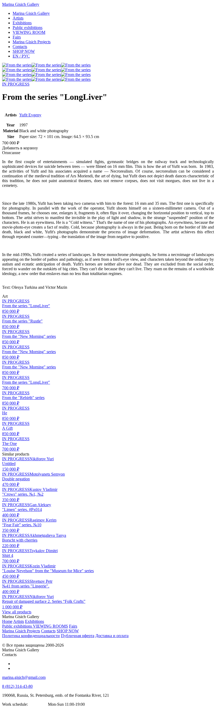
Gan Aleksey (40, 505)
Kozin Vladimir (43, 566)
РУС (21, 56)
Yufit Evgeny (30, 115)
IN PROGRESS (16, 84)
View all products (16, 612)
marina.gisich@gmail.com (24, 677)
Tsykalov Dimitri (44, 550)
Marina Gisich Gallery (20, 4)
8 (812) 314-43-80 (17, 686)
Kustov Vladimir (43, 489)
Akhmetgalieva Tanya (48, 535)
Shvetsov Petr (41, 581)
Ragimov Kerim (43, 520)
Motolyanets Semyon (47, 474)
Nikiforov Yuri (42, 459)
